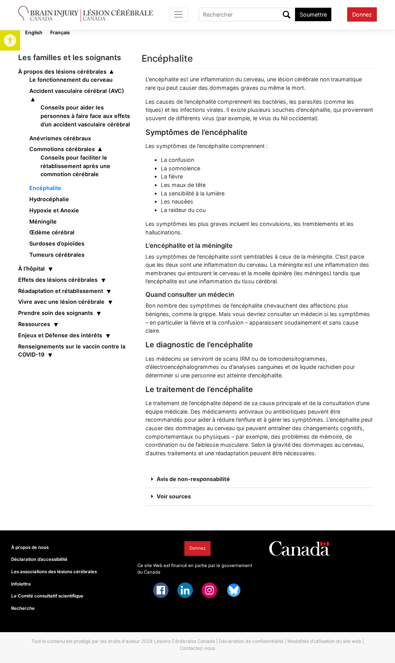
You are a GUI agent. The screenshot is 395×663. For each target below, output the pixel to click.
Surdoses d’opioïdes (56, 243)
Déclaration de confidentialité (251, 641)
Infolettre (21, 584)
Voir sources (174, 496)
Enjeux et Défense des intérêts (60, 335)
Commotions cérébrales (62, 149)
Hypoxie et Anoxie (54, 210)
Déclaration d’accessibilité (39, 559)
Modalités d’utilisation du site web (324, 641)
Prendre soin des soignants (55, 313)
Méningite (43, 221)
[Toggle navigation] (179, 15)
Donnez (362, 14)
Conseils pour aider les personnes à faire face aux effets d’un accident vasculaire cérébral (85, 115)
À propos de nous (30, 547)
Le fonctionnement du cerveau (71, 79)
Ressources (34, 324)
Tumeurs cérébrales (56, 254)
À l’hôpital (31, 268)
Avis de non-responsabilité (193, 479)
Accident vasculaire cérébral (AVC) (76, 91)
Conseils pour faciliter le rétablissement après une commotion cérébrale (75, 165)
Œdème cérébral (51, 232)
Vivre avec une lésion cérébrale (61, 301)
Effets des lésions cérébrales (58, 279)
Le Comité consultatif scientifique (47, 596)
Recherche (23, 608)
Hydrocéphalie (49, 199)
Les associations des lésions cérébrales (54, 571)
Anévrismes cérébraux (60, 138)
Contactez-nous (197, 648)
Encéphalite (45, 188)
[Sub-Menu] (112, 71)
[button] (10, 40)
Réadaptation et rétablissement (60, 291)
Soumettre (313, 14)
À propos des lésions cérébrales (62, 71)
